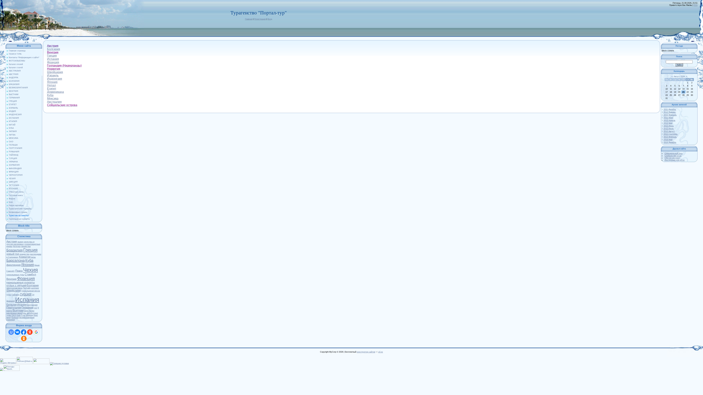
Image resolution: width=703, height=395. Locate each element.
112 (35, 308)
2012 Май (668, 123)
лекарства (26, 246)
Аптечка (17, 246)
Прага (19, 270)
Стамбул (30, 274)
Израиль (53, 75)
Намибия (10, 320)
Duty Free (20, 315)
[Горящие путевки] (59, 363)
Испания (27, 299)
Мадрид (29, 315)
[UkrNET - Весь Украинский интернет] (41, 363)
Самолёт (10, 271)
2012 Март (668, 117)
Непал (51, 85)
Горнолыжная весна (30, 291)
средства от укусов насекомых (20, 243)
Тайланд (15, 295)
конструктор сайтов (366, 352)
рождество (24, 254)
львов (20, 242)
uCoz (380, 352)
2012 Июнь (669, 126)
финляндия (13, 265)
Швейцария (13, 290)
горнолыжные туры (15, 275)
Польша (15, 317)
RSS (695, 5)
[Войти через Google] (36, 332)
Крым (37, 265)
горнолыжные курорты (20, 282)
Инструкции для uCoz (675, 160)
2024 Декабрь (670, 142)
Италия (22, 304)
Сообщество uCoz (673, 156)
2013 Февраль (670, 137)
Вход (269, 19)
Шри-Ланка (29, 311)
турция (25, 294)
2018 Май (668, 139)
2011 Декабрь (670, 109)
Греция (30, 249)
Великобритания (26, 317)
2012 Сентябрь (671, 134)
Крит (36, 315)
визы (33, 257)
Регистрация (260, 19)
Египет (51, 88)
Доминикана (55, 91)
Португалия (13, 307)
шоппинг (35, 288)
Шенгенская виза (14, 288)
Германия (28, 307)
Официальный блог (674, 153)
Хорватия (25, 256)
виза (8, 317)
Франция (26, 278)
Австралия (54, 101)
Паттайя (27, 288)
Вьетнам (18, 310)
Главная (248, 19)
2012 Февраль (670, 115)
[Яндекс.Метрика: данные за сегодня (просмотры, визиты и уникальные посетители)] (8, 361)
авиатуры (21, 313)
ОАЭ (14, 315)
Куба (29, 260)
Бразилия (14, 250)
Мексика (52, 98)
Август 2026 (679, 76)
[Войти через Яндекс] (30, 332)
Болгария (33, 285)
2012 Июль (669, 128)
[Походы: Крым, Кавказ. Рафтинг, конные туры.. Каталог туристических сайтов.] (11, 370)
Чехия (30, 270)
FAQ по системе (672, 158)
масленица (11, 313)
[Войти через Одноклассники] (24, 338)
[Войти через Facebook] (23, 332)
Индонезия (54, 78)
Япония (27, 265)
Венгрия (11, 279)
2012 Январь (670, 112)
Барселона (15, 260)
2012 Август (669, 131)
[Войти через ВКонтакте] (17, 332)
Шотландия (32, 305)
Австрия (11, 241)
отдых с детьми (16, 285)
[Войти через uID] (11, 332)
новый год (12, 254)
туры (8, 295)
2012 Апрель (669, 120)
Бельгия (11, 304)
